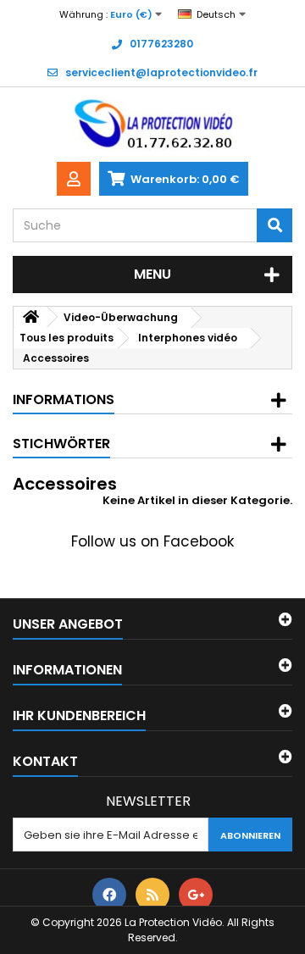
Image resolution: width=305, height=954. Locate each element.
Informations (63, 399)
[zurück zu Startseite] (30, 317)
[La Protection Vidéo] (152, 124)
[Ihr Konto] (74, 179)
